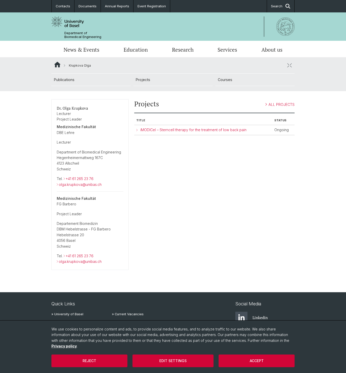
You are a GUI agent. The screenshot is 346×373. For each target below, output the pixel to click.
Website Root (57, 64)
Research (183, 49)
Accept (257, 361)
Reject (89, 361)
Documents (88, 6)
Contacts (63, 6)
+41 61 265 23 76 (79, 178)
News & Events (81, 49)
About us (271, 49)
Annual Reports (117, 6)
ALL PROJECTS (281, 104)
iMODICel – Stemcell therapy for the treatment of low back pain (193, 130)
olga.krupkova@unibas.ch (80, 184)
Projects (143, 79)
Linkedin (260, 317)
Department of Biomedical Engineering (82, 35)
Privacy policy (64, 346)
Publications (64, 79)
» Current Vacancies (128, 314)
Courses (225, 79)
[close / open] (289, 65)
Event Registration (152, 6)
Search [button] (276, 6)
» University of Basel (67, 314)
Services (227, 49)
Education (136, 49)
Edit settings (173, 361)
